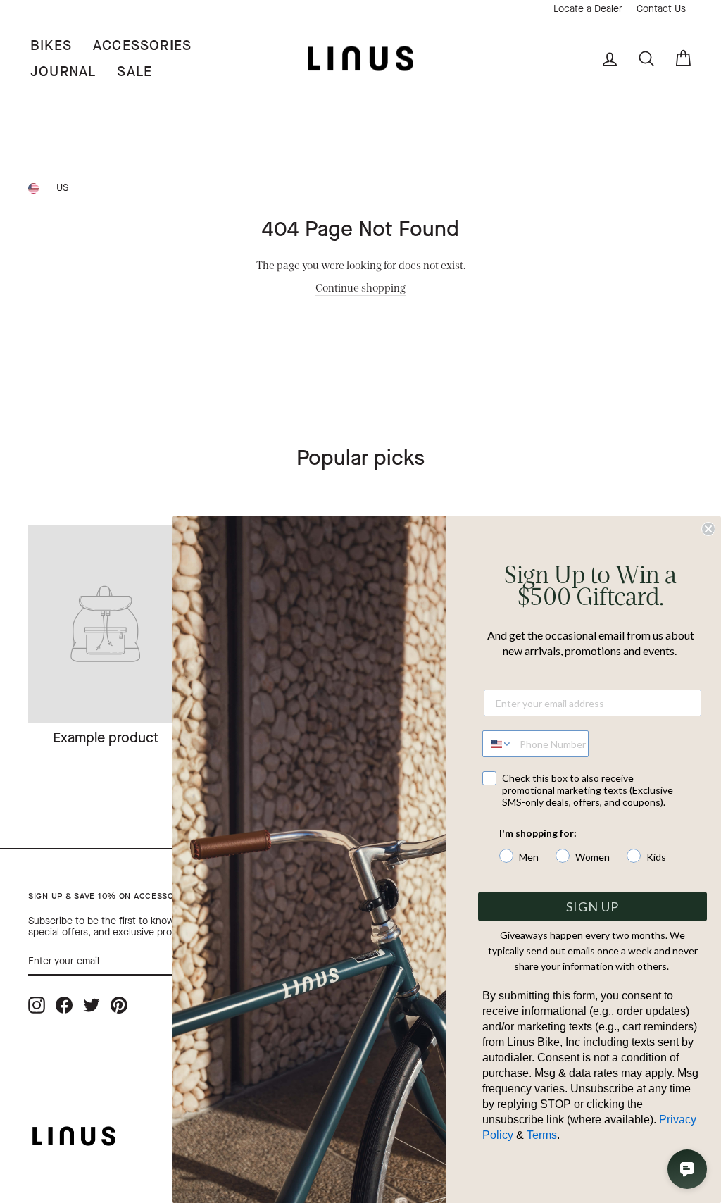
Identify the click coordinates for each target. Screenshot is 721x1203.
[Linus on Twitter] (91, 1005)
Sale (134, 71)
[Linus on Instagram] (36, 1005)
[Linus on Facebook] (64, 1005)
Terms (542, 1135)
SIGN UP (592, 906)
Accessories (142, 45)
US (62, 187)
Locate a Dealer (587, 8)
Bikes (51, 45)
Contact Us (661, 8)
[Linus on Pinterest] (119, 1005)
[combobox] (498, 743)
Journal (63, 71)
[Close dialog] (708, 529)
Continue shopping (360, 287)
